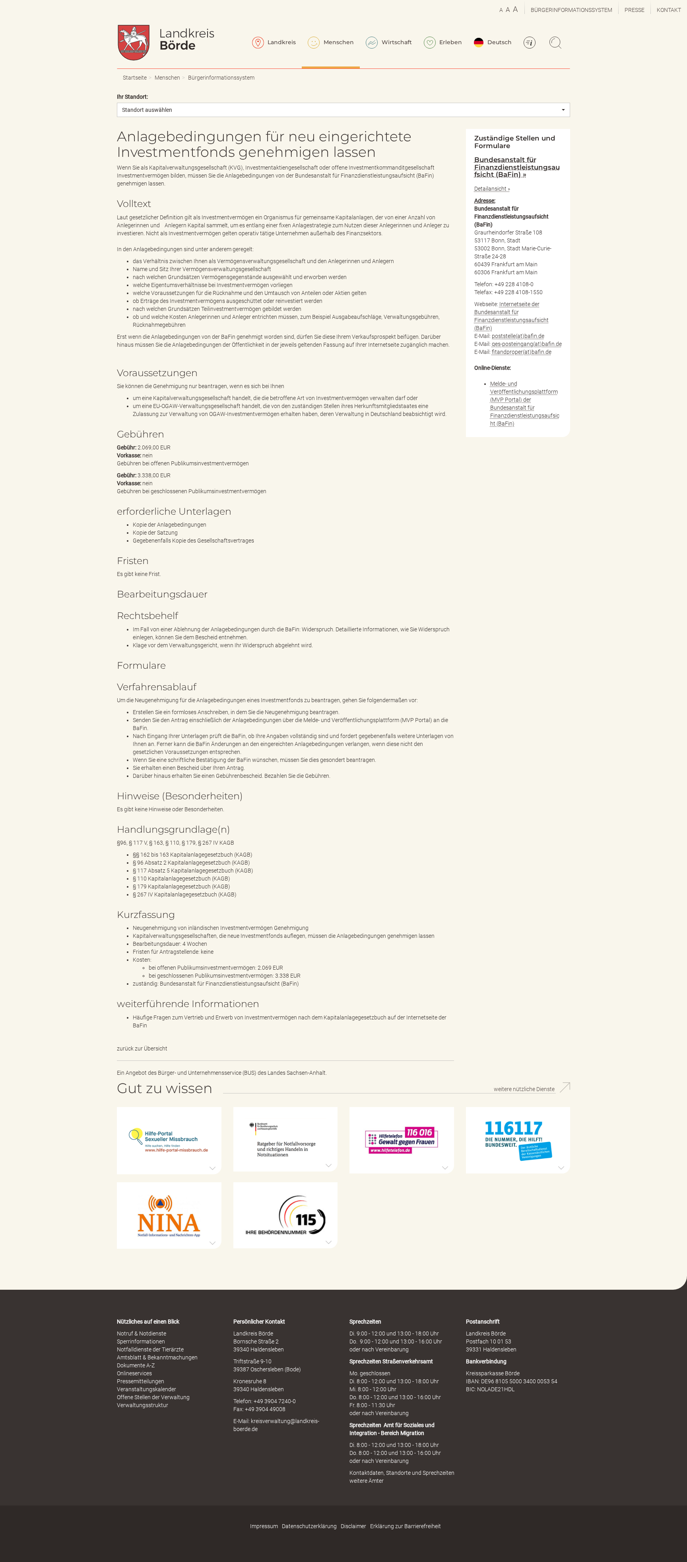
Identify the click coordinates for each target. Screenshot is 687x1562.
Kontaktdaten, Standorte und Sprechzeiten (401, 1473)
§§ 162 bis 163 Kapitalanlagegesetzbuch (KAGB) (192, 854)
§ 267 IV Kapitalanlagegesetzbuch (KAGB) (185, 894)
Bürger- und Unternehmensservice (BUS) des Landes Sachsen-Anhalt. (242, 1073)
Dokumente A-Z (136, 1365)
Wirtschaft (396, 42)
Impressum (264, 1526)
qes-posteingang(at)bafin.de (527, 344)
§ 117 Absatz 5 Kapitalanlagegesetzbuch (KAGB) (193, 870)
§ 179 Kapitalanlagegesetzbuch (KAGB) (181, 886)
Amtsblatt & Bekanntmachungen (157, 1357)
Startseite (135, 77)
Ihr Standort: (132, 97)
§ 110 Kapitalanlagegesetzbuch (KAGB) (181, 878)
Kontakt (669, 10)
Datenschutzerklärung (309, 1526)
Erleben (450, 42)
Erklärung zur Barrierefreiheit (405, 1526)
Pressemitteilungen (140, 1381)
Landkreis (281, 42)
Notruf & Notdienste (141, 1333)
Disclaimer (353, 1526)
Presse (634, 10)
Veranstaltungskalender (146, 1389)
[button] (169, 1140)
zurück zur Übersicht (142, 1048)
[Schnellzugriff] (531, 43)
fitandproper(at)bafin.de (521, 352)
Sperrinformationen (141, 1341)
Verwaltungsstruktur (142, 1405)
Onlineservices (134, 1373)
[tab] (518, 167)
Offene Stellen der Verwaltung (153, 1397)
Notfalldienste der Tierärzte (150, 1349)
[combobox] (343, 110)
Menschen (338, 42)
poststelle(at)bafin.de (518, 336)
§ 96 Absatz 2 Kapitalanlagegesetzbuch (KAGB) (191, 862)
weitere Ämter (366, 1481)
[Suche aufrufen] (556, 43)
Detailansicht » (492, 188)
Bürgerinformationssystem (571, 10)
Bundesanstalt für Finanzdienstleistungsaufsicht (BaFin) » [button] (517, 167)
